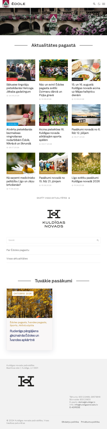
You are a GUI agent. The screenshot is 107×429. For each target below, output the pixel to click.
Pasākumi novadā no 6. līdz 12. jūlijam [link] (86, 131)
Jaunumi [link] (77, 79)
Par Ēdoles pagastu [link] (18, 250)
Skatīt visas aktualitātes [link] (52, 198)
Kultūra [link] (12, 79)
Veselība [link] (12, 124)
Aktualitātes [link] (47, 79)
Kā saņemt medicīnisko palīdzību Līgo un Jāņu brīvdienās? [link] (21, 181)
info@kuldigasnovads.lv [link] (86, 404)
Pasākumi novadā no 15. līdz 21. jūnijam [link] (52, 179)
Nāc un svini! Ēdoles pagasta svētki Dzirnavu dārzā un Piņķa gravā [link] (51, 90)
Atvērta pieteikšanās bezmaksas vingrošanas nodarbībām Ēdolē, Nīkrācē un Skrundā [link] (19, 136)
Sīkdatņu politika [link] (70, 422)
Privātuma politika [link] (90, 422)
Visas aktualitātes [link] (17, 258)
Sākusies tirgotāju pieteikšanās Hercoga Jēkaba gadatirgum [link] (20, 88)
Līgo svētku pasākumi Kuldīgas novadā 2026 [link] (86, 179)
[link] (46, 4)
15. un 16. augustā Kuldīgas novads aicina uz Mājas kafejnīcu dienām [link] (86, 90)
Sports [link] (44, 124)
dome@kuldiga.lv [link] (87, 402)
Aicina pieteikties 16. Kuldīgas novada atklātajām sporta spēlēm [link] (51, 135)
